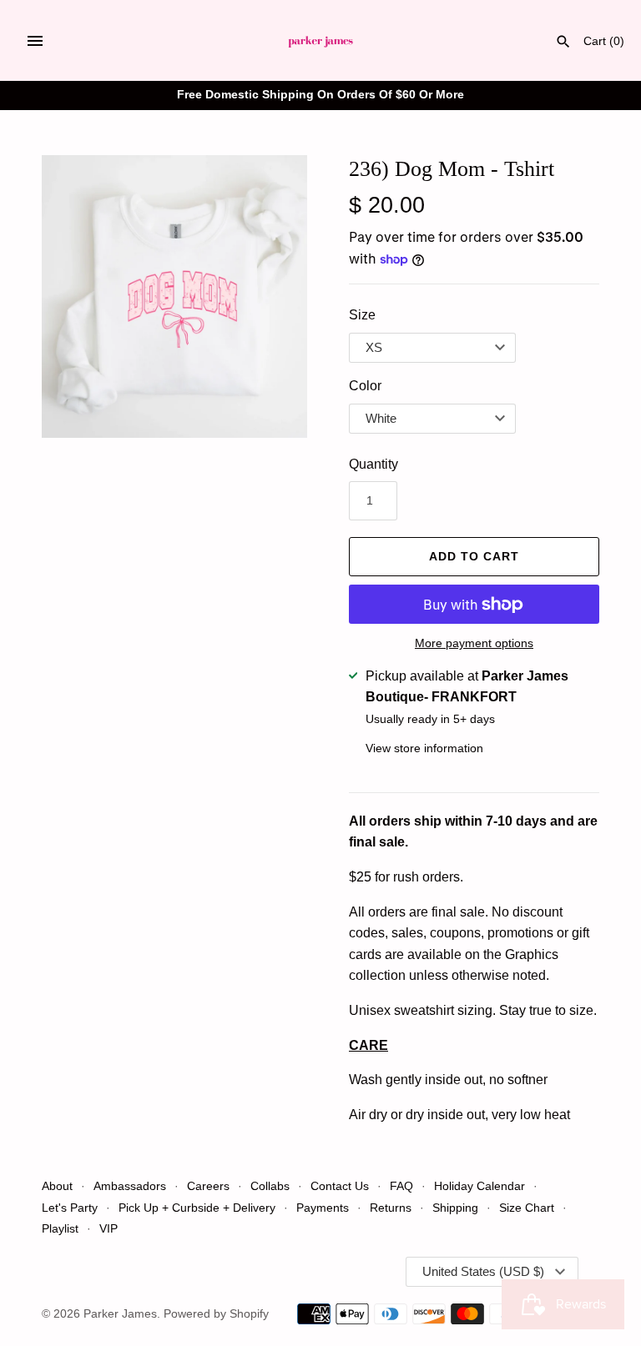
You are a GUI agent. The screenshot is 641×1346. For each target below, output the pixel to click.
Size (362, 315)
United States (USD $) (483, 1271)
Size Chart (526, 1208)
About (57, 1186)
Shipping (457, 1208)
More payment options (474, 643)
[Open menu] (35, 41)
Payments (322, 1208)
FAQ (401, 1186)
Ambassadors (129, 1186)
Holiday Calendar (479, 1186)
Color (365, 386)
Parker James (120, 1314)
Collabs (270, 1186)
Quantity (373, 464)
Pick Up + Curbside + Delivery (197, 1208)
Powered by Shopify (216, 1314)
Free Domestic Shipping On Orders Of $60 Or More (320, 94)
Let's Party (70, 1208)
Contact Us (339, 1186)
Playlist (60, 1229)
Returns (390, 1208)
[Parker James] (321, 40)
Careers (208, 1186)
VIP (108, 1229)
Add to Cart (474, 556)
